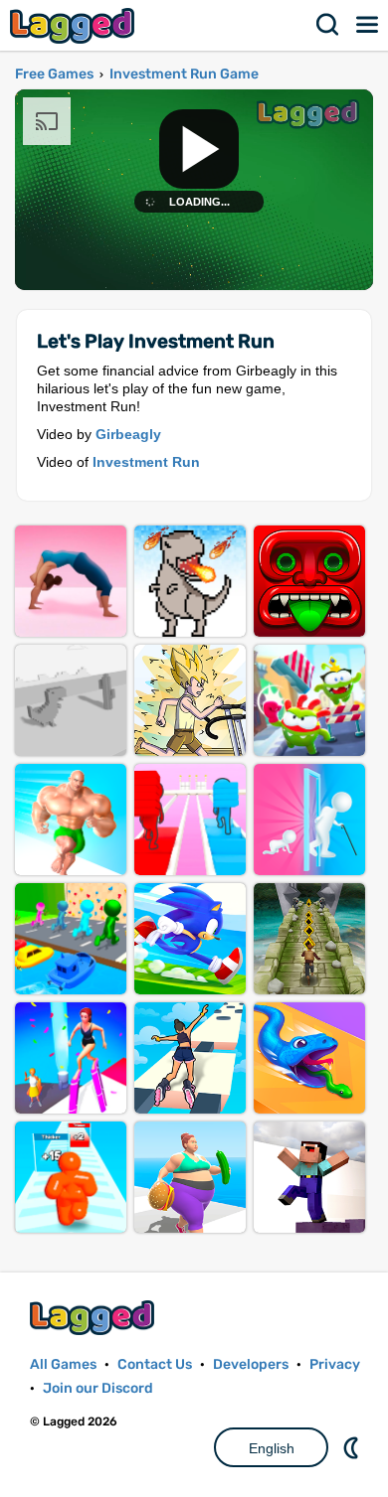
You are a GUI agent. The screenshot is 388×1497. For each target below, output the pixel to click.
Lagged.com (94, 1317)
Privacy (334, 1364)
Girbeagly (128, 434)
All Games (63, 1364)
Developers (251, 1364)
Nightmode (353, 1447)
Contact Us (154, 1364)
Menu (368, 25)
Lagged (74, 25)
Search (328, 25)
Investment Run (146, 462)
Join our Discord (98, 1388)
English (271, 1448)
